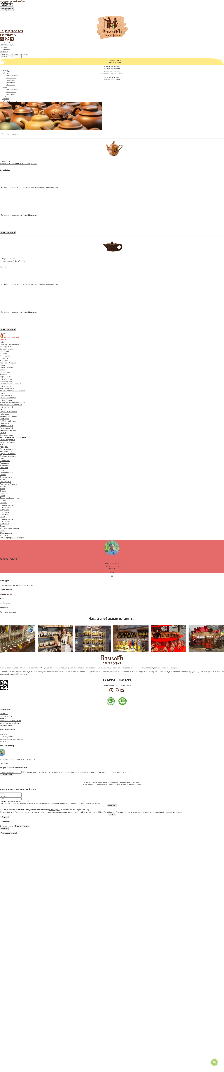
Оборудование (6, 533)
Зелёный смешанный (8, 416)
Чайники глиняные (9, 101)
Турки (4, 96)
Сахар (2, 496)
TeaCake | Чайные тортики (11, 405)
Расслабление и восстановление (13, 437)
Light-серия (4, 414)
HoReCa (3, 433)
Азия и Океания (6, 367)
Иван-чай (4, 468)
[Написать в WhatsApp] (7, 41)
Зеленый (3, 370)
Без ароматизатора (8, 430)
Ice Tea (2, 409)
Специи (3, 491)
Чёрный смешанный (8, 412)
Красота (3, 444)
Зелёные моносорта (8, 456)
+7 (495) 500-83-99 (11, 31)
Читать (112, 572)
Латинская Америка (8, 363)
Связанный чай (6, 472)
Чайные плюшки (7, 400)
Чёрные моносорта (8, 454)
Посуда (3, 500)
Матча (2, 479)
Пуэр (2, 458)
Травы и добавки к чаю (9, 498)
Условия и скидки (7, 45)
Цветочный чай (6, 426)
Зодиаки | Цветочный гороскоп (12, 402)
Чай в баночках (6, 379)
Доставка (3, 47)
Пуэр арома (4, 463)
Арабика (3, 353)
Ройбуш (3, 475)
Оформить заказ (6, 6)
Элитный (3, 374)
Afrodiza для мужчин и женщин (12, 391)
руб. (7, 9)
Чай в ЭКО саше (6, 386)
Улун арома (4, 465)
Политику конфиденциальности (75, 772)
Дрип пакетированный (9, 344)
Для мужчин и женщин (9, 449)
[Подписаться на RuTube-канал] (12, 41)
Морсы (3, 486)
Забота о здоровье (7, 440)
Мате (2, 470)
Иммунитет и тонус (8, 442)
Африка (3, 365)
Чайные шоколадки (8, 398)
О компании (5, 49)
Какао (2, 489)
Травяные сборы (7, 435)
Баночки (5, 99)
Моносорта (4, 360)
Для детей (4, 447)
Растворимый (5, 346)
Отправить (112, 806)
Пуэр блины (5, 461)
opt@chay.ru (8, 34)
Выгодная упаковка (8, 388)
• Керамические (12, 75)
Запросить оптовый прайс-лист (13, 1)
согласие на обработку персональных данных (112, 772)
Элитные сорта (6, 477)
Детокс (2, 393)
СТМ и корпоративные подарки (13, 537)
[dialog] (112, 797)
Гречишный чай (6, 428)
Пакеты (3, 530)
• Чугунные (10, 82)
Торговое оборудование (9, 528)
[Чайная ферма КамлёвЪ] (112, 28)
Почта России (109, 812)
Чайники (5, 73)
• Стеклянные (11, 78)
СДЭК (100, 812)
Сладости (3, 493)
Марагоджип (5, 356)
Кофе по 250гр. (6, 377)
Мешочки (4, 535)
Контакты (4, 52)
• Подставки (10, 80)
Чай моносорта (6, 451)
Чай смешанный (6, 407)
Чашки (4, 87)
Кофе (2, 342)
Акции (3, 339)
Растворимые (5, 482)
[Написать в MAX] (2, 41)
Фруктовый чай (6, 423)
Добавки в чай (6, 381)
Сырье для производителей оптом (14, 54)
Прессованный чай (8, 395)
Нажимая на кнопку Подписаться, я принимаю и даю (77, 772)
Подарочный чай (11, 337)
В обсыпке (4, 358)
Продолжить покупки (22, 826)
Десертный (4, 351)
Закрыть (112, 814)
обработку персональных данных (51, 803)
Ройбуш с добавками (8, 421)
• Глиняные (10, 85)
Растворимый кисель (8, 484)
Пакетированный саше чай (11, 384)
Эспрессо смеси (6, 349)
